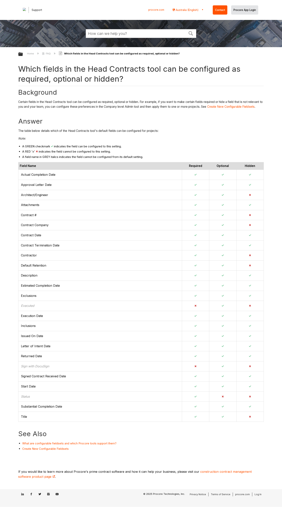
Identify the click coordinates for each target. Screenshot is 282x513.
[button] (191, 33)
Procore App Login (244, 9)
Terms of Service (220, 494)
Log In (258, 494)
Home (31, 53)
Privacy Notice (198, 494)
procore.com (156, 9)
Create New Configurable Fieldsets (231, 106)
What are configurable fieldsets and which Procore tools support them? (69, 443)
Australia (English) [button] (187, 9)
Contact (220, 9)
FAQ (48, 53)
